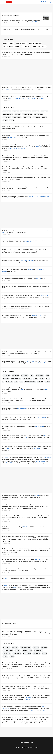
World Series (9, 381)
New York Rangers (16, 378)
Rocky (31, 375)
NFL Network (30, 361)
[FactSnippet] (9, 2)
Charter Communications (15, 137)
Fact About (11, 46)
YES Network (15, 375)
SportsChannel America (27, 260)
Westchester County (30, 98)
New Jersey (20, 98)
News (16, 381)
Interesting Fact (21, 43)
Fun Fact (8, 43)
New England (36, 117)
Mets (38, 231)
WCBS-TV (40, 381)
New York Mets (6, 117)
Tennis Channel (39, 375)
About (23, 747)
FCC (21, 381)
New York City (33, 22)
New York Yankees (27, 114)
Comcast (5, 120)
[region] (26, 8)
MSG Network (45, 295)
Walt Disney (6, 378)
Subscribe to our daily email (26, 742)
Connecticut (42, 98)
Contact (36, 747)
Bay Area (44, 117)
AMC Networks (27, 117)
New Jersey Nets (38, 114)
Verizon (35, 378)
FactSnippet (18, 747)
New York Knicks (27, 378)
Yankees (34, 231)
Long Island (7, 89)
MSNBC (42, 378)
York (22, 389)
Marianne (47, 381)
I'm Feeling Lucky (46, 2)
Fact (35, 43)
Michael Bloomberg (8, 114)
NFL (14, 400)
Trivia (26, 46)
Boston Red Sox (17, 117)
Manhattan (17, 114)
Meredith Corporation (30, 381)
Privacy (31, 747)
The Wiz (12, 120)
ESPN (47, 375)
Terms (27, 747)
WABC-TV (25, 527)
